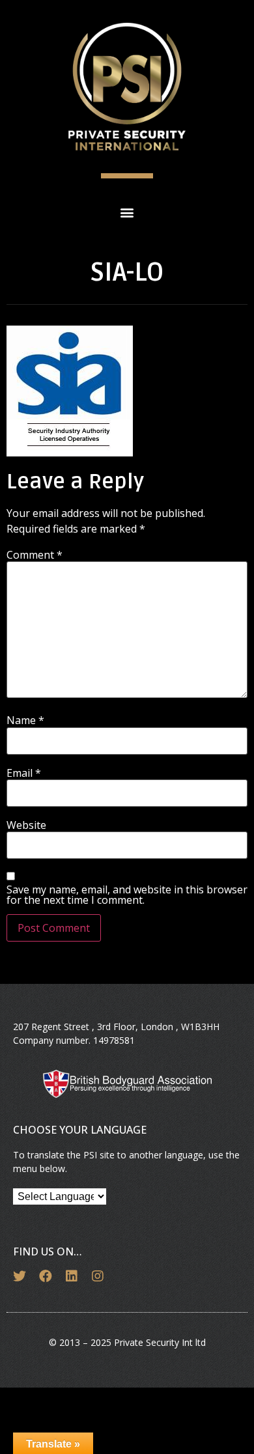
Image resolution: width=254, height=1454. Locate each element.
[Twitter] (19, 1276)
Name (25, 720)
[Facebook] (45, 1276)
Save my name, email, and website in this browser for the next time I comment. (127, 894)
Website (26, 825)
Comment (35, 555)
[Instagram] (97, 1276)
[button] (127, 212)
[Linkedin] (71, 1276)
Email (24, 773)
